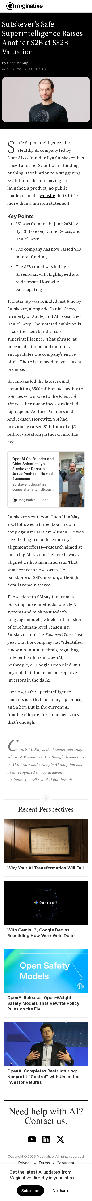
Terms (44, 1163)
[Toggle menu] (83, 6)
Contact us (45, 1120)
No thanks (61, 1190)
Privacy (25, 1163)
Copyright (65, 1163)
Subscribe (30, 1190)
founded (48, 301)
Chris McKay (17, 63)
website (47, 196)
